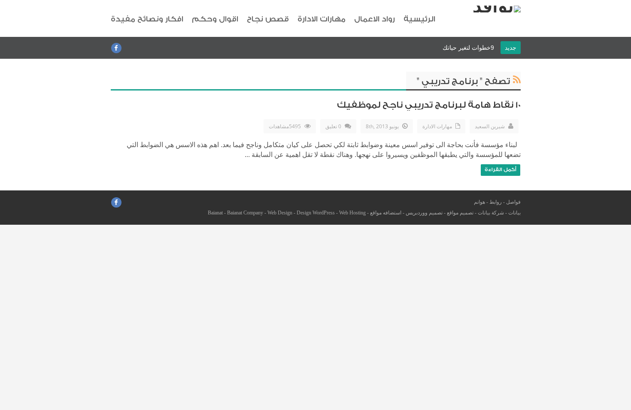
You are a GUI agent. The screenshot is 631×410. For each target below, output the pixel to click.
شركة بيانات (491, 213)
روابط (495, 202)
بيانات (514, 213)
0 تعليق (333, 126)
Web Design (279, 213)
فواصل (513, 202)
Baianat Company (245, 213)
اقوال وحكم (215, 19)
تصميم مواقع (460, 213)
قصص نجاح (268, 19)
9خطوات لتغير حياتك (468, 47)
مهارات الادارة (321, 19)
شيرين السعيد (490, 126)
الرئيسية (419, 19)
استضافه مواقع (385, 213)
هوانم (479, 202)
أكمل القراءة (500, 169)
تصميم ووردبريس (424, 213)
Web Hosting (352, 213)
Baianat (215, 213)
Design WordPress (316, 213)
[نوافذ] (497, 9)
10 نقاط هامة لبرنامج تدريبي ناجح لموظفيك (429, 105)
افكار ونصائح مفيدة (147, 19)
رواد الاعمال (374, 19)
